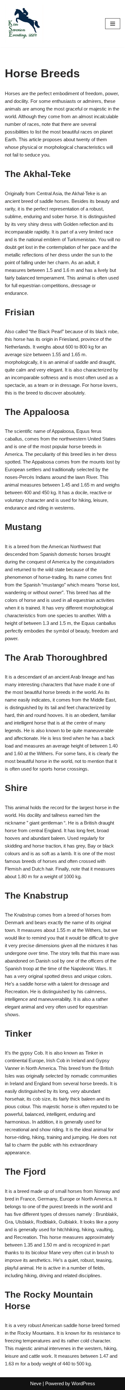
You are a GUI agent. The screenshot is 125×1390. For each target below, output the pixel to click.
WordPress (83, 1383)
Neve (35, 1383)
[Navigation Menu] (112, 23)
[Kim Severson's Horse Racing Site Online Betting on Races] (24, 23)
